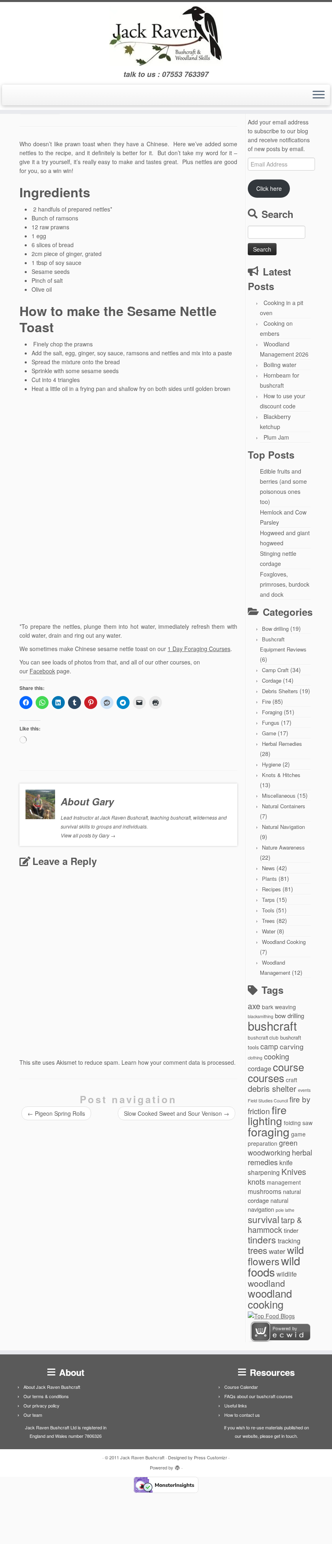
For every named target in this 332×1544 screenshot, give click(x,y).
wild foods (274, 1266)
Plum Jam (276, 437)
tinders (262, 1239)
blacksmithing (260, 1016)
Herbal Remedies (282, 743)
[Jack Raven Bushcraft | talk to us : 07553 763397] (166, 36)
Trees (268, 921)
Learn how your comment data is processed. (178, 1062)
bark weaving (279, 1007)
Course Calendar (241, 1387)
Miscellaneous (279, 795)
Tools (268, 910)
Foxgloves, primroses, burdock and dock (284, 584)
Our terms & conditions (46, 1396)
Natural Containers (283, 806)
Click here (269, 188)
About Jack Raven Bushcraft (51, 1387)
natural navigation (268, 1204)
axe (254, 1006)
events (304, 1090)
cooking (276, 1056)
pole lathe (285, 1210)
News (268, 868)
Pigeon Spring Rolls (56, 1113)
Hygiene (271, 764)
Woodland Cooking (284, 942)
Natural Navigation (283, 827)
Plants (269, 878)
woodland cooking (270, 1298)
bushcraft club (263, 1037)
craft (291, 1080)
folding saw (298, 1123)
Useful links (235, 1405)
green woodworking (273, 1147)
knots (256, 1181)
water (277, 1251)
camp (269, 1046)
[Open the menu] (319, 95)
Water (268, 931)
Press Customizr (210, 1457)
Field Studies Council (268, 1101)
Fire (266, 701)
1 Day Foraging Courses (199, 649)
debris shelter (272, 1088)
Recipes (271, 889)
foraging (268, 1131)
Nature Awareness (283, 847)
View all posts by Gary (88, 835)
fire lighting (267, 1115)
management (284, 1182)
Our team (32, 1415)
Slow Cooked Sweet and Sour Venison (176, 1113)
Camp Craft (275, 670)
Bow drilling (275, 628)
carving (292, 1046)
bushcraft (272, 1025)
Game (269, 733)
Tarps (268, 899)
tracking (289, 1240)
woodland (266, 1283)
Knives (293, 1171)
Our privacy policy (41, 1405)
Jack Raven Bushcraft (142, 1457)
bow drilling (289, 1015)
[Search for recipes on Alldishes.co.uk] (271, 1315)
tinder (291, 1230)
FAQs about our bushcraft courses (258, 1396)
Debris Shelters (280, 691)
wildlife (287, 1274)
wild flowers (276, 1255)
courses (266, 1077)
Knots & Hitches (281, 775)
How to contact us (242, 1415)
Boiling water (280, 365)
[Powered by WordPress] (177, 1466)
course (288, 1066)
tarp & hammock (275, 1224)
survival (263, 1219)
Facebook (42, 671)
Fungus (270, 722)
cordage (259, 1068)
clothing (255, 1058)
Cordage (271, 680)
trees (257, 1249)
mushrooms (264, 1191)
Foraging (272, 712)
